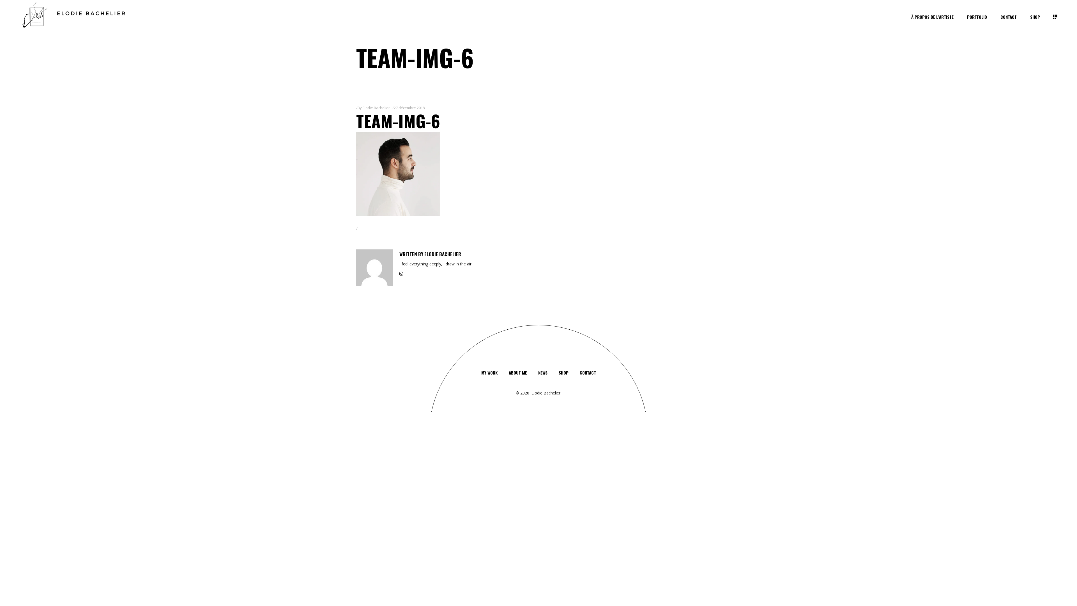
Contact (588, 372)
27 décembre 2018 (409, 107)
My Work (489, 372)
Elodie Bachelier (376, 107)
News (542, 372)
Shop (564, 372)
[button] (398, 174)
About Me (518, 372)
